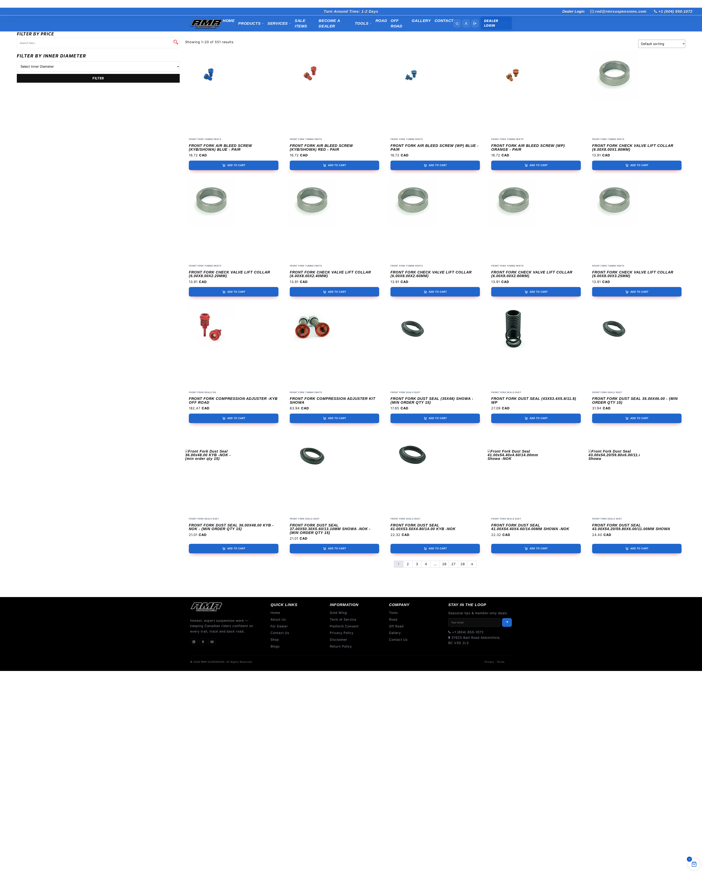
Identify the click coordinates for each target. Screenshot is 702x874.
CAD (203, 155)
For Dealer (279, 626)
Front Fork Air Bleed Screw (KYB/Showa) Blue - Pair (220, 147)
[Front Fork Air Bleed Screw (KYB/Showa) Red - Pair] (334, 92)
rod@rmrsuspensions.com (620, 11)
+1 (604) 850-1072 (675, 11)
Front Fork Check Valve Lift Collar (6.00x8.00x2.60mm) (431, 274)
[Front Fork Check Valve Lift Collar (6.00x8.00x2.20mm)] (233, 219)
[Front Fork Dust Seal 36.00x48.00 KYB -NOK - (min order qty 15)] (233, 472)
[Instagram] (193, 642)
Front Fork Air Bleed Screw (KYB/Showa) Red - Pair (321, 147)
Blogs (275, 646)
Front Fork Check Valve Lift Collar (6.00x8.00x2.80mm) (531, 274)
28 (463, 564)
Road (381, 20)
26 (444, 564)
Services (277, 23)
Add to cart (236, 165)
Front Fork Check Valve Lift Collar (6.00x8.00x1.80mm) (632, 147)
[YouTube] (212, 642)
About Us (278, 619)
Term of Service (343, 619)
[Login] (475, 23)
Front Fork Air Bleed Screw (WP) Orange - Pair (528, 147)
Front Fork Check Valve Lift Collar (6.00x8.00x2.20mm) (229, 274)
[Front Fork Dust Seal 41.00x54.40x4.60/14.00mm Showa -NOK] (536, 472)
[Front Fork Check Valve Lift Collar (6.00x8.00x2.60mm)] (435, 219)
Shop (275, 640)
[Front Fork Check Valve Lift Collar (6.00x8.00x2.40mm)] (334, 219)
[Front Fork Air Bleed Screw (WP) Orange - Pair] (536, 92)
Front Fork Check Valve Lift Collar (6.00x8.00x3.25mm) (632, 274)
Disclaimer (338, 640)
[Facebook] (203, 642)
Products (249, 23)
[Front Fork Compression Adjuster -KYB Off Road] (233, 345)
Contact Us (280, 633)
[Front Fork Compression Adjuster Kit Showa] (334, 345)
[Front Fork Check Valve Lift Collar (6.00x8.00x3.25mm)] (636, 219)
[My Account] (466, 23)
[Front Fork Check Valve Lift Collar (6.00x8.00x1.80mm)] (636, 92)
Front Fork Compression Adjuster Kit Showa (332, 400)
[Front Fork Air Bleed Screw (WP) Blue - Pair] (435, 92)
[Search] (457, 23)
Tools (362, 23)
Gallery (421, 20)
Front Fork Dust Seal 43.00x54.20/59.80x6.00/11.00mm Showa (631, 527)
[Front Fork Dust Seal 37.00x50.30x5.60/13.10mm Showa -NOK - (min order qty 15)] (334, 472)
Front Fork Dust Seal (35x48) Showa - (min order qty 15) (431, 400)
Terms (501, 661)
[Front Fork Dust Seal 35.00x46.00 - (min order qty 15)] (636, 345)
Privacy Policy (342, 633)
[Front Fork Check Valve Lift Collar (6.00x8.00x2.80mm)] (536, 219)
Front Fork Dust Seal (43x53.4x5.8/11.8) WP (533, 400)
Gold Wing (338, 613)
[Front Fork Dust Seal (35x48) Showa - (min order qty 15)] (435, 345)
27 (453, 564)
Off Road (396, 23)
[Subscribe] (507, 622)
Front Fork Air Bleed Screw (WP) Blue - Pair (434, 147)
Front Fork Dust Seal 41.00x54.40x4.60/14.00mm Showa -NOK (530, 527)
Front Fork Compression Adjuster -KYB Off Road (233, 400)
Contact (444, 20)
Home (229, 20)
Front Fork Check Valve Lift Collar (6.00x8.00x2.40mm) (330, 274)
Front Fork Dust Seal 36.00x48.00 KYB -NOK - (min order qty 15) (231, 527)
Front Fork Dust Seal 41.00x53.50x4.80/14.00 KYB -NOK (423, 527)
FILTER (98, 78)
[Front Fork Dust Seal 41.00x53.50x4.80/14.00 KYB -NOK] (435, 472)
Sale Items (301, 23)
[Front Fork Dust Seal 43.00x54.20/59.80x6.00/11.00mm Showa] (636, 472)
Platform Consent (344, 626)
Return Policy (341, 646)
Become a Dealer (329, 23)
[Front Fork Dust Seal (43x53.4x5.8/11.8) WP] (536, 345)
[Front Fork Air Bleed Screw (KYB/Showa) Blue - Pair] (233, 92)
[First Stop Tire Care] (206, 23)
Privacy (489, 661)
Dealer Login (573, 11)
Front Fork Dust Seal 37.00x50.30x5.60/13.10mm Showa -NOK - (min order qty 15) (330, 528)
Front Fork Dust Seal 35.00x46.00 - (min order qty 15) (635, 400)
